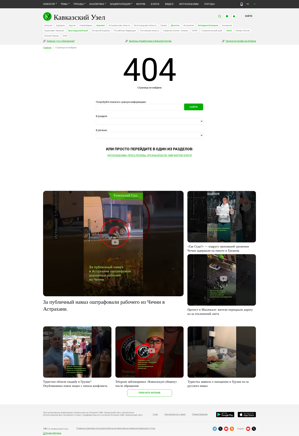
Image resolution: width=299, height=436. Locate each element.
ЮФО (65, 36)
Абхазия (48, 25)
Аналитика (96, 4)
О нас (155, 414)
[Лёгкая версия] (241, 4)
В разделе (101, 116)
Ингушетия (188, 25)
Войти (248, 16)
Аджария (60, 25)
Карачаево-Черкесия (54, 30)
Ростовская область (149, 30)
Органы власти (157, 155)
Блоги (155, 4)
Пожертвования (200, 414)
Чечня (229, 30)
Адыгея (72, 25)
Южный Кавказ (51, 36)
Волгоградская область (145, 25)
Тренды (78, 4)
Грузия (163, 25)
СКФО (194, 30)
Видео (169, 4)
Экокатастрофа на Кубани (240, 41)
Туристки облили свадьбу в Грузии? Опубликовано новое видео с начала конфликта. (75, 383)
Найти (193, 107)
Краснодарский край (78, 30)
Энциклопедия (120, 4)
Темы (64, 4)
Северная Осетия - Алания (175, 30)
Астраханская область (119, 25)
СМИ (170, 155)
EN (254, 4)
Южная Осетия (243, 30)
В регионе (101, 130)
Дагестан (175, 25)
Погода (209, 4)
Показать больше (150, 392)
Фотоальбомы (189, 4)
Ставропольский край (211, 30)
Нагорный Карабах (101, 30)
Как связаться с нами (175, 414)
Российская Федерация (125, 30)
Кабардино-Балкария (208, 25)
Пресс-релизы (137, 155)
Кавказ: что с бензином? (60, 41)
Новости (49, 4)
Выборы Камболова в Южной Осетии (150, 41)
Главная (47, 47)
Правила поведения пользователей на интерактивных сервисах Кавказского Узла (115, 428)
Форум (140, 4)
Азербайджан (85, 25)
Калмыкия (227, 25)
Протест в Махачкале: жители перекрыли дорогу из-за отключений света (220, 311)
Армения (100, 25)
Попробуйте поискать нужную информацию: (121, 102)
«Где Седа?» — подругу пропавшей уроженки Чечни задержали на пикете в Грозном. (218, 248)
